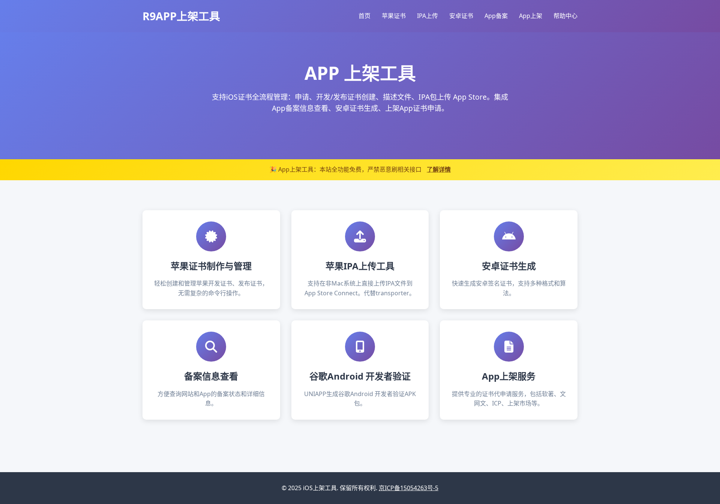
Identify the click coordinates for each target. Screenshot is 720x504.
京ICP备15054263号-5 (408, 488)
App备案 (496, 16)
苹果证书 (394, 16)
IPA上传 (427, 16)
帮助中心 (566, 16)
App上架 (530, 16)
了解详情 (439, 169)
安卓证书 (461, 16)
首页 (364, 16)
